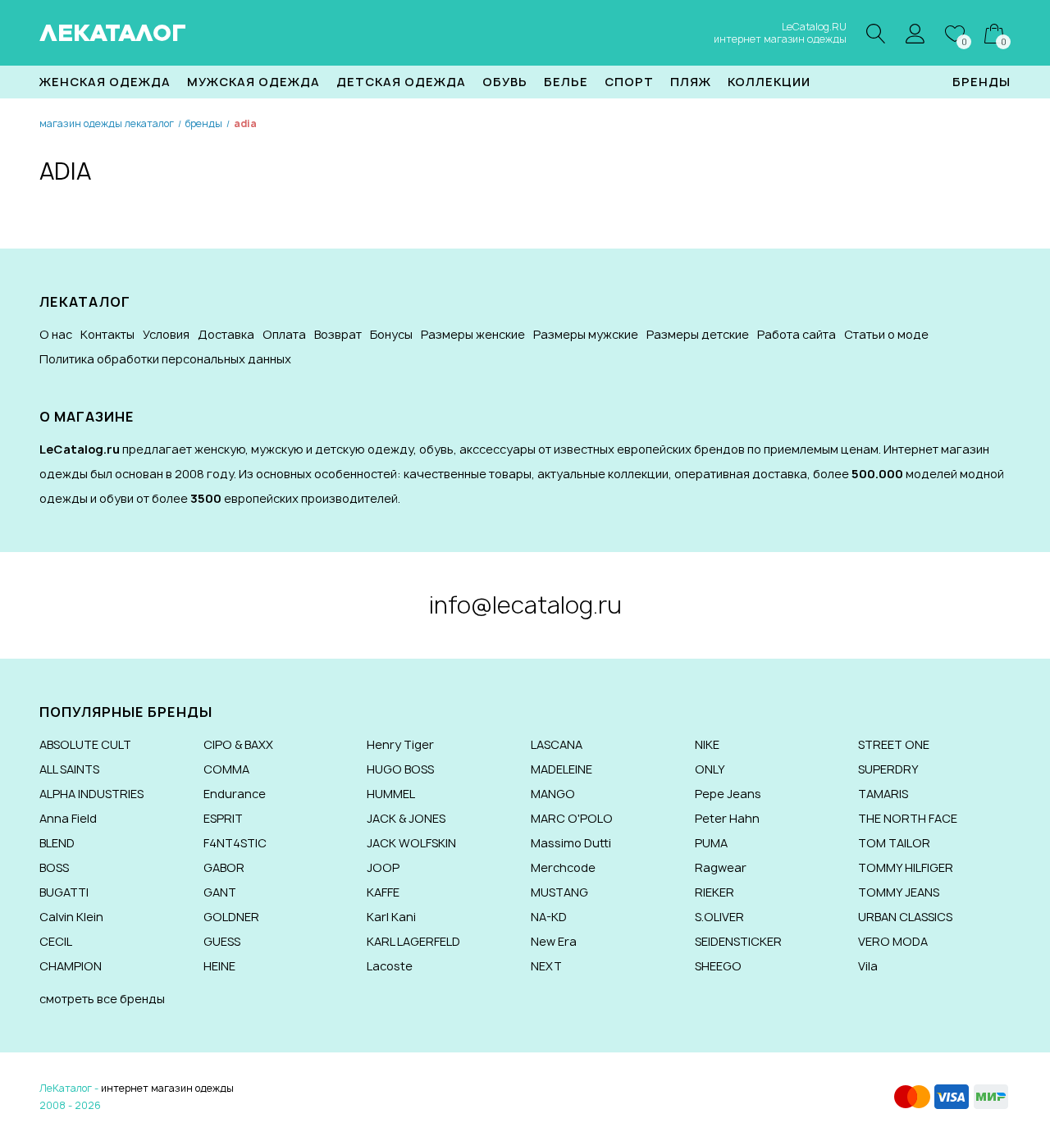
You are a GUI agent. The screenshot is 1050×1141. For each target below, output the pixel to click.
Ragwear (720, 867)
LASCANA (556, 744)
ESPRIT (223, 818)
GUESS (221, 941)
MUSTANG (559, 892)
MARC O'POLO (572, 818)
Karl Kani (391, 916)
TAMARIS (883, 793)
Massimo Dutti (571, 843)
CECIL (55, 941)
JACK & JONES (406, 818)
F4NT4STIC (235, 843)
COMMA (226, 769)
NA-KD (549, 916)
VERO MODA (893, 941)
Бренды (981, 81)
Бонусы (391, 334)
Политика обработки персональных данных (165, 359)
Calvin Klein (71, 916)
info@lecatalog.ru (525, 605)
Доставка (226, 334)
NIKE (707, 744)
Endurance (234, 793)
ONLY (710, 769)
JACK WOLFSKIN (411, 843)
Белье (566, 81)
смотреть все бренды (102, 998)
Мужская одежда (253, 81)
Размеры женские (473, 334)
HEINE (219, 966)
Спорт (629, 81)
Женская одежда (105, 81)
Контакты (107, 334)
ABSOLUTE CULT (85, 744)
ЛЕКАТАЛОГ (112, 33)
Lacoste (390, 966)
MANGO (553, 793)
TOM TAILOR (894, 843)
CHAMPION (70, 966)
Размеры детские (697, 334)
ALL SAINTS (69, 769)
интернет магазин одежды (167, 1088)
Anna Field (68, 818)
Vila (868, 966)
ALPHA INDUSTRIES (91, 793)
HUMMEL (391, 793)
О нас (55, 334)
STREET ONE (893, 744)
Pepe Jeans (728, 793)
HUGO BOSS (400, 769)
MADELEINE (561, 769)
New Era (554, 941)
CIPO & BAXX (238, 744)
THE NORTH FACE (907, 818)
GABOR (223, 867)
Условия (166, 334)
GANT (219, 892)
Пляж (690, 81)
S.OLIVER (719, 916)
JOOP (383, 867)
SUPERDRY (888, 769)
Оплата (284, 334)
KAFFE (383, 892)
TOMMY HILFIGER (905, 867)
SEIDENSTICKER (738, 941)
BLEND (57, 843)
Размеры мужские (585, 334)
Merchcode (563, 867)
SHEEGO (718, 966)
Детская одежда (401, 81)
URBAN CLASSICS (905, 916)
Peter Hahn (727, 818)
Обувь (504, 81)
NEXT (546, 966)
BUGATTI (64, 892)
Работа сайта (796, 334)
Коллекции (769, 81)
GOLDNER (231, 916)
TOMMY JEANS (898, 892)
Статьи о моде (886, 334)
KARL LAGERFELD (413, 941)
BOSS (54, 867)
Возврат (338, 334)
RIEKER (714, 892)
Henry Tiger (400, 744)
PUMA (711, 843)
